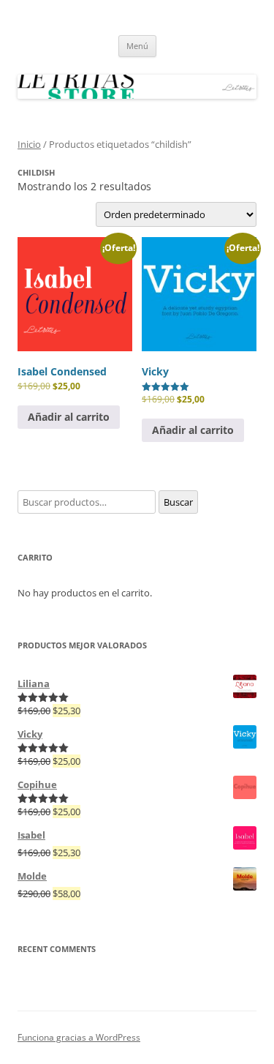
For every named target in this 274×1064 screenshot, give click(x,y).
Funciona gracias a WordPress (79, 1037)
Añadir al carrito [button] (69, 417)
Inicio (29, 144)
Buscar (178, 502)
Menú (137, 45)
